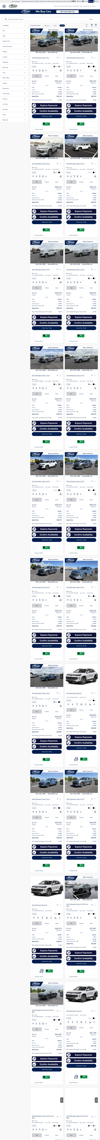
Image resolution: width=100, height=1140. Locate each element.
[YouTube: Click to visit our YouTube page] (73, 1)
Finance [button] (81, 6)
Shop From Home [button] (64, 6)
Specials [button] (70, 6)
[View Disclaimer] (46, 70)
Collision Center (86, 6)
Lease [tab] (56, 76)
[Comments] (61, 70)
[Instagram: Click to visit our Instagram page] (75, 1)
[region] (47, 94)
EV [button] (90, 6)
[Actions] (60, 57)
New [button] (57, 6)
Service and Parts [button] (75, 6)
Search (90, 19)
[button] (61, 41)
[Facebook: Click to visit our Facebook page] (71, 1)
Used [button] (60, 6)
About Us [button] (93, 6)
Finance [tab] (47, 76)
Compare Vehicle (39, 129)
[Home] (55, 6)
